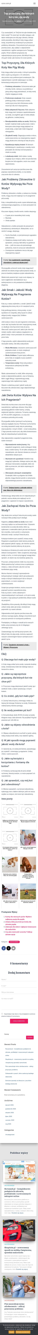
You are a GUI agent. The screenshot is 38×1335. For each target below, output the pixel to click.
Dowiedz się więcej (17, 1213)
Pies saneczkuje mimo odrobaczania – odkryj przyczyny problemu (14, 1306)
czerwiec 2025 (9, 1120)
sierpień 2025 (9, 1112)
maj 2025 (8, 1124)
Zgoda (11, 1332)
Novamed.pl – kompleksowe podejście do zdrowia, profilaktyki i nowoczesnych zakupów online (19, 1052)
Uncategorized (14, 941)
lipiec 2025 (8, 1116)
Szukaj (6, 1034)
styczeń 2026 (9, 1105)
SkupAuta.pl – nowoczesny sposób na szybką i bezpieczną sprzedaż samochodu (17, 1250)
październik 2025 (10, 1109)
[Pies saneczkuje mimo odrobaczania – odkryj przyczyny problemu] (19, 1286)
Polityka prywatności (22, 1332)
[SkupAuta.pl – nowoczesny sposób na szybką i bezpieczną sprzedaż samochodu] (19, 1230)
